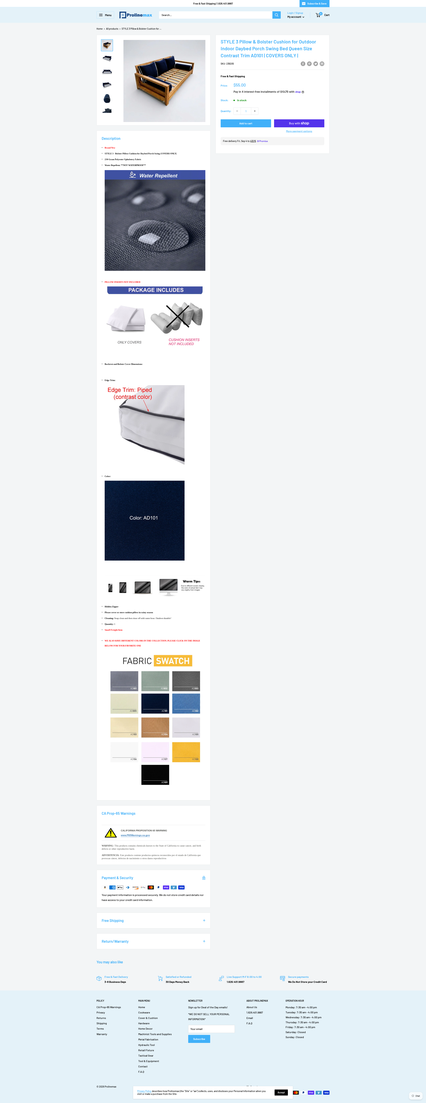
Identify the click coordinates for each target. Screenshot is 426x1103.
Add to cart (245, 123)
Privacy (101, 1012)
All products (112, 28)
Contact (143, 1066)
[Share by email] (322, 63)
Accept (281, 1092)
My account (294, 16)
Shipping (102, 1023)
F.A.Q (141, 1071)
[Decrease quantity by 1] (237, 111)
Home (100, 28)
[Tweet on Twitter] (315, 63)
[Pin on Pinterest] (309, 63)
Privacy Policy (144, 1091)
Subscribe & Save (316, 3)
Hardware (144, 1023)
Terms (100, 1028)
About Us (251, 1007)
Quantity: (226, 111)
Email (249, 1017)
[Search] (276, 15)
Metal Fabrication (148, 1039)
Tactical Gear (145, 1055)
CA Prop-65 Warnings (109, 1007)
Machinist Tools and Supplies (155, 1034)
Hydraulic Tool (146, 1044)
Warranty (102, 1034)
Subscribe (199, 1038)
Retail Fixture (146, 1050)
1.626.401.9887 (254, 1012)
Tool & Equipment (148, 1061)
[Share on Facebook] (303, 63)
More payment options (299, 131)
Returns (101, 1017)
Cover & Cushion (148, 1017)
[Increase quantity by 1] (254, 111)
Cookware (144, 1012)
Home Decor (145, 1028)
